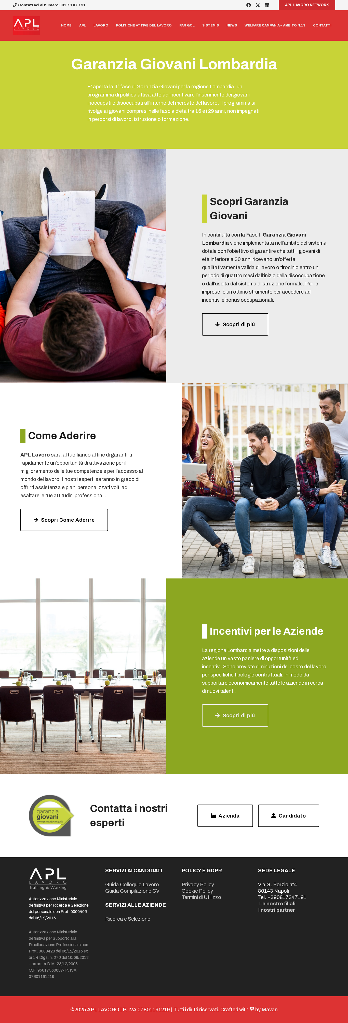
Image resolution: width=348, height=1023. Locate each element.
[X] (257, 5)
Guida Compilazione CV (132, 891)
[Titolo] (26, 25)
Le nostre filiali (277, 903)
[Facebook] (248, 5)
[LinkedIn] (267, 5)
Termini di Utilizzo (201, 897)
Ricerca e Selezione (127, 919)
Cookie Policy (197, 891)
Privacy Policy (198, 884)
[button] (111, 25)
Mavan (270, 1009)
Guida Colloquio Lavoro (132, 884)
